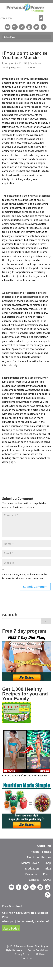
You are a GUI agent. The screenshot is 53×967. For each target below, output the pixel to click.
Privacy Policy (21, 954)
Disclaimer (32, 874)
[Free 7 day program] (26, 680)
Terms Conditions (38, 950)
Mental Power (30, 863)
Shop (48, 863)
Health (34, 851)
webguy (9, 63)
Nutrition (33, 857)
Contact (34, 879)
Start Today (11, 928)
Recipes (46, 857)
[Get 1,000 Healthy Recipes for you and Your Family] (16, 722)
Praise (47, 874)
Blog (48, 868)
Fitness (46, 851)
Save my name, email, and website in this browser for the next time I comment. (25, 576)
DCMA (47, 879)
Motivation (32, 868)
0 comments (29, 67)
